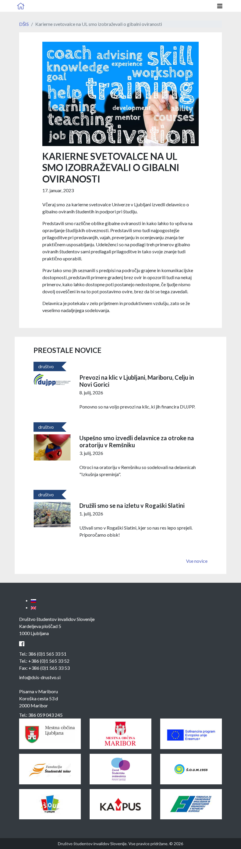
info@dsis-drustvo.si (40, 677)
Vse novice (196, 561)
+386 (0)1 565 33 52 (48, 661)
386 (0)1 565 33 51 (47, 654)
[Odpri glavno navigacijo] (219, 6)
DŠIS (24, 24)
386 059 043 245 (45, 715)
